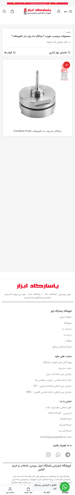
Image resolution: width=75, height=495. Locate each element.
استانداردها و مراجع (62, 347)
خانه (68, 32)
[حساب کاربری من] (58, 11)
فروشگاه (68, 323)
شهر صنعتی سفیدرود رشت (59, 407)
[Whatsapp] (58, 454)
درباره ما (68, 335)
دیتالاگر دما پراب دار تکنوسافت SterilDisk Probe (38, 131)
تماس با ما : (65, 401)
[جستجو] (4, 11)
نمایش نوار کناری (58, 52)
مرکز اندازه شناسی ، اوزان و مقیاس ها (53, 380)
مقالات (68, 341)
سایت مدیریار (65, 368)
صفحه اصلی (65, 317)
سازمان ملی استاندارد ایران (59, 374)
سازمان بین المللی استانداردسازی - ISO (52, 386)
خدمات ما (67, 329)
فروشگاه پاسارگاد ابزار (61, 311)
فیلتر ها (8, 52)
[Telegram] (68, 454)
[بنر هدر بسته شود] (4, 3)
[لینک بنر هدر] (42, 3)
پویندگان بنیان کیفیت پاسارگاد (57, 362)
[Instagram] (48, 454)
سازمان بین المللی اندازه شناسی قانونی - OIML (49, 392)
